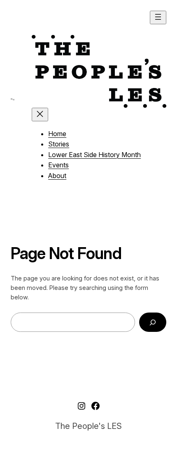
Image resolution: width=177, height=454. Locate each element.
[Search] (153, 322)
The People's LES (88, 426)
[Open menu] (158, 17)
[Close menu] (40, 114)
